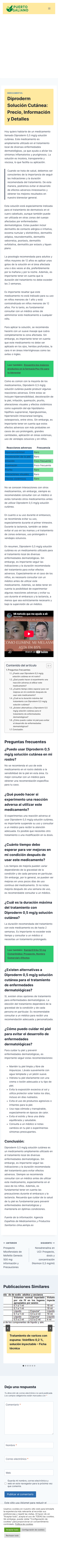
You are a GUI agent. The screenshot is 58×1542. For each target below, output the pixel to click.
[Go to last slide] (8, 1328)
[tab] (23, 1365)
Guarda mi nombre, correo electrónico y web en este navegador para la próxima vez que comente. (30, 1483)
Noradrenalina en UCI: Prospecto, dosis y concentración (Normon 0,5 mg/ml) (43, 1253)
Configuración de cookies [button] (33, 1530)
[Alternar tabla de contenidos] (47, 665)
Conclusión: (18, 729)
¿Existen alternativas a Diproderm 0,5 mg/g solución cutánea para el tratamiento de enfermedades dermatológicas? (30, 712)
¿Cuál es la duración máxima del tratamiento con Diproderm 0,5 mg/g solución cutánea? (30, 701)
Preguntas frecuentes (19, 670)
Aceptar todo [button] (12, 1529)
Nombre (11, 1445)
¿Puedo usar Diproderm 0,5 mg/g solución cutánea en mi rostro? (28, 675)
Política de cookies (24, 1524)
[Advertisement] (29, 45)
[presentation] (29, 1310)
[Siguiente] (50, 1328)
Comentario (13, 1404)
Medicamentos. (15, 93)
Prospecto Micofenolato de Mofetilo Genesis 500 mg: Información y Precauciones (12, 1255)
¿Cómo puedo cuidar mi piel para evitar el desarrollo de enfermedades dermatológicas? (31, 723)
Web (8, 1472)
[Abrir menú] (49, 8)
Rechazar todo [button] (12, 1535)
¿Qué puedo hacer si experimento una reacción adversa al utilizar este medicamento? (30, 682)
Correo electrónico (17, 1459)
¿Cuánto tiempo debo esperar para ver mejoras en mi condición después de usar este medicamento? (31, 692)
